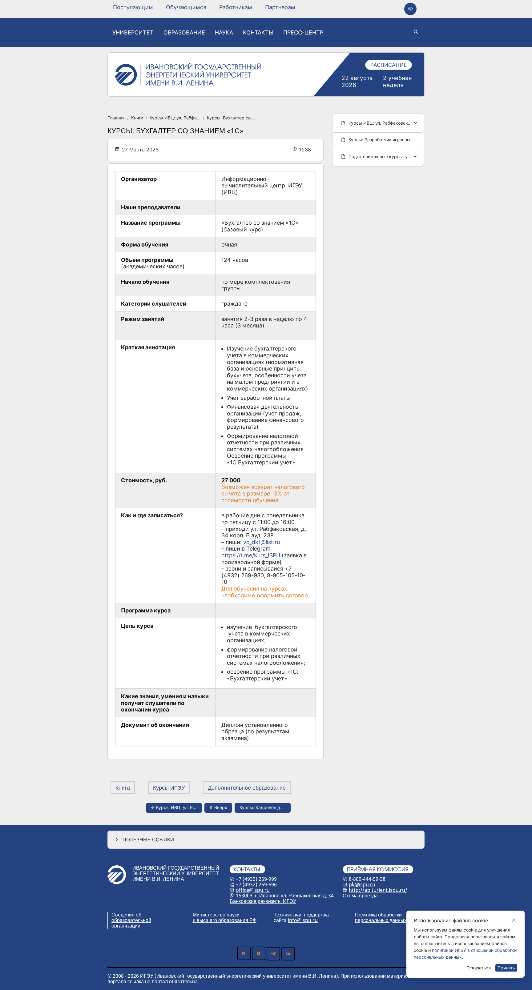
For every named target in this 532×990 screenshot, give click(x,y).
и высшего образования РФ (224, 920)
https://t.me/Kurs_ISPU (250, 555)
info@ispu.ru (303, 920)
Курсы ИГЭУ (169, 787)
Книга (122, 787)
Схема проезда (360, 895)
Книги (137, 117)
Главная (116, 117)
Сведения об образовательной (131, 917)
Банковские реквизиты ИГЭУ (263, 901)
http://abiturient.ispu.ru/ (378, 890)
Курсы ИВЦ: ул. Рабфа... (175, 117)
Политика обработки (378, 914)
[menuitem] (133, 7)
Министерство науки (216, 914)
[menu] (204, 7)
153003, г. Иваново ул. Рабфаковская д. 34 (285, 895)
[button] (266, 839)
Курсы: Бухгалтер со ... (231, 117)
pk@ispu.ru (362, 884)
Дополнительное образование (247, 787)
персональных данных (381, 920)
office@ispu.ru (253, 890)
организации (125, 925)
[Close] (513, 920)
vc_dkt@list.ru (261, 542)
